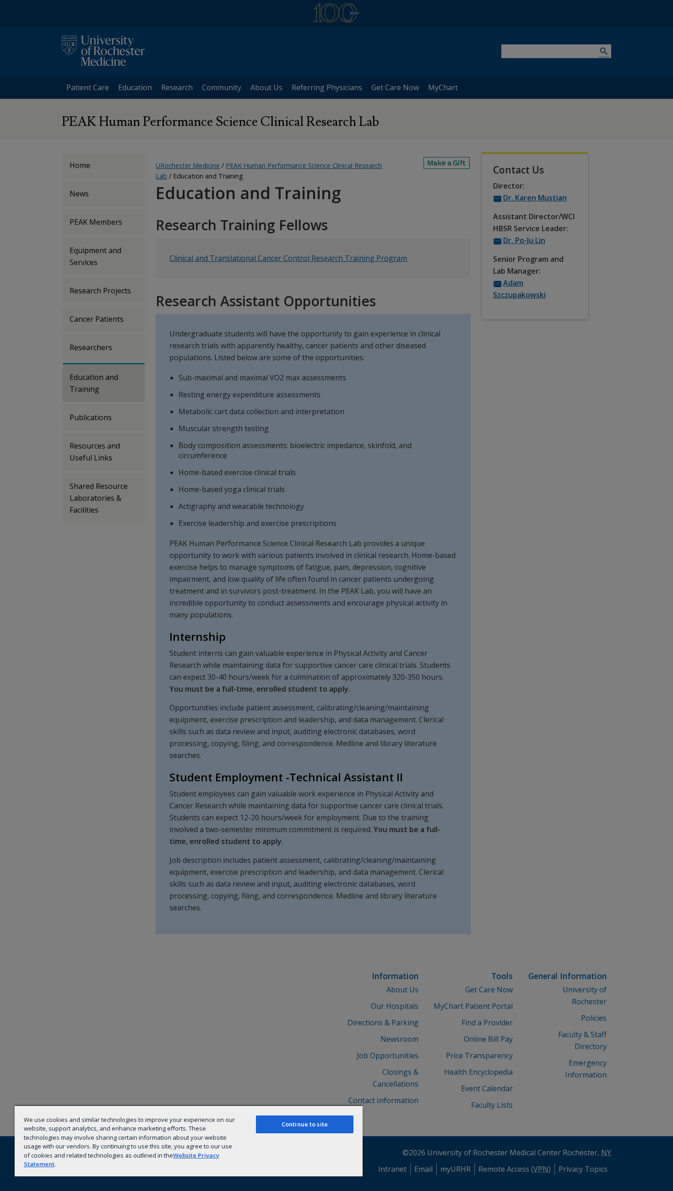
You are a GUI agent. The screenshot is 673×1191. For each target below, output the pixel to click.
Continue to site (305, 1124)
